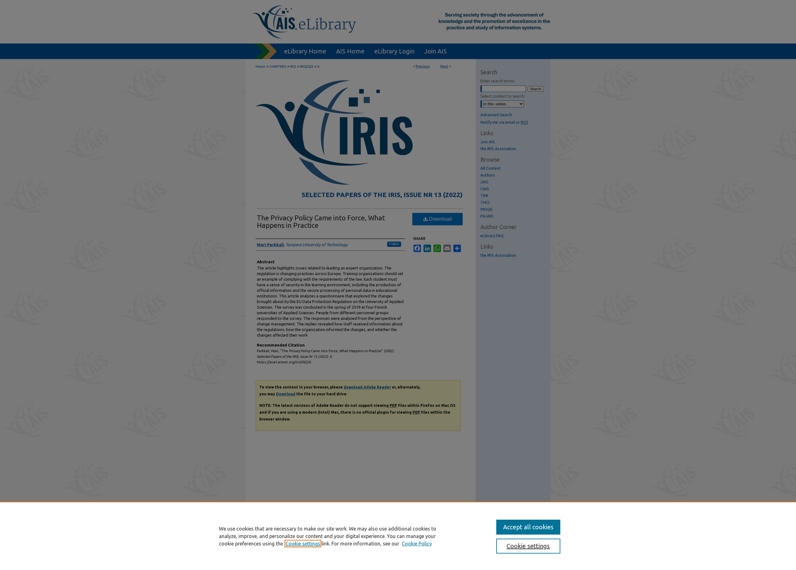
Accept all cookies (528, 527)
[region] (398, 536)
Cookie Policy (417, 543)
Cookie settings (302, 543)
